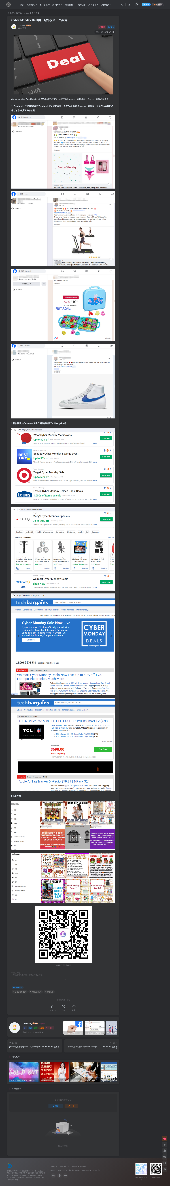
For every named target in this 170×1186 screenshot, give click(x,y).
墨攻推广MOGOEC (75, 1170)
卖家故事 (82, 4)
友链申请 (53, 1166)
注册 (73, 1106)
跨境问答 (56, 4)
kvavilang (22, 25)
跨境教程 (92, 4)
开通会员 (159, 4)
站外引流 (29, 13)
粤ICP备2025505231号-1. (92, 1170)
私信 (112, 26)
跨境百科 (69, 4)
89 (31, 1028)
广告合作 (73, 1166)
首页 (22, 4)
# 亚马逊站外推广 (19, 992)
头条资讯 (31, 4)
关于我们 (83, 1166)
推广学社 (44, 4)
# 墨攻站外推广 (35, 992)
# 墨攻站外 (49, 992)
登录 (57, 1106)
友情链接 (105, 4)
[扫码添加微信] (164, 1157)
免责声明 (63, 1166)
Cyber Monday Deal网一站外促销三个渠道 (39, 20)
